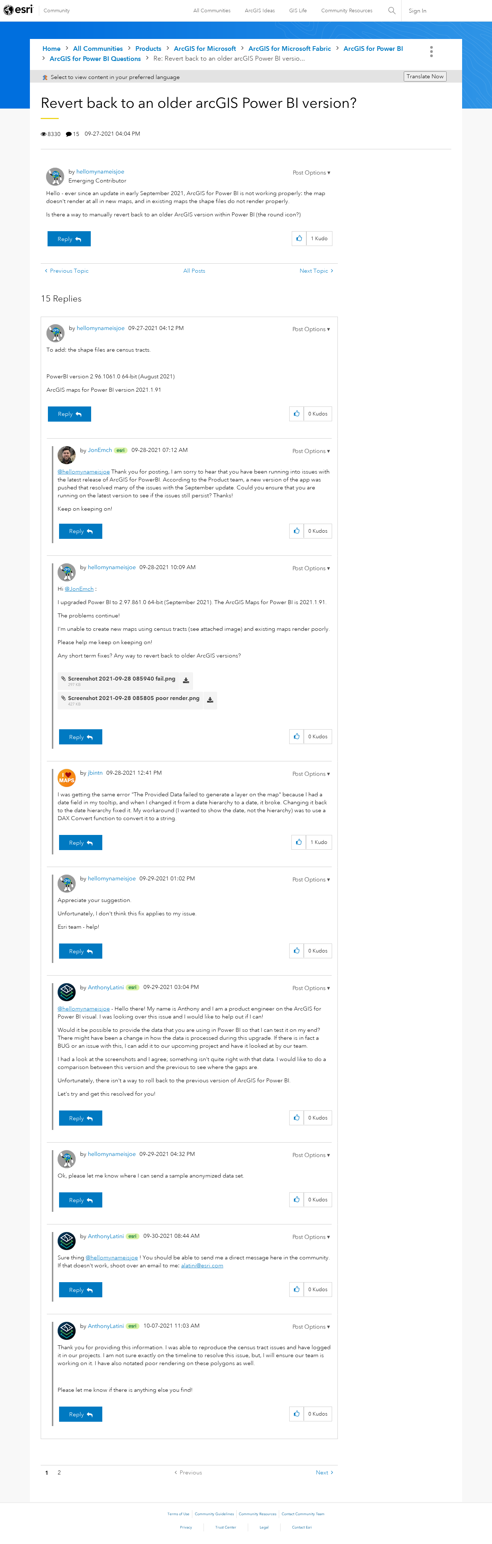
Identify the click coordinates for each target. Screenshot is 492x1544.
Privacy (186, 1527)
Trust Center (225, 1527)
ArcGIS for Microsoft (205, 48)
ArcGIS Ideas (260, 10)
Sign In (417, 10)
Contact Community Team (303, 1514)
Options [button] (432, 52)
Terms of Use (178, 1514)
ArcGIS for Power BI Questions (95, 58)
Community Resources (346, 10)
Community (57, 10)
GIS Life (298, 10)
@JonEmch (79, 589)
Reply (65, 239)
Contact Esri (302, 1527)
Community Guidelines (214, 1514)
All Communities (212, 10)
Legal (264, 1527)
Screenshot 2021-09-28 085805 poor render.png (134, 698)
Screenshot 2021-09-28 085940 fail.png (121, 678)
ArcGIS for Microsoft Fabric (290, 48)
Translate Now (425, 76)
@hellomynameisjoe (84, 471)
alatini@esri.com (202, 1265)
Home (52, 48)
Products (148, 48)
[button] (311, 173)
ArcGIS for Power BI (373, 48)
